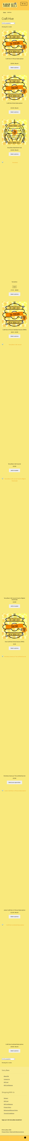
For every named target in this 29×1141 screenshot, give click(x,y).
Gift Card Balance (8, 1085)
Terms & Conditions (9, 1113)
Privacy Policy (7, 1107)
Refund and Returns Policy (11, 1110)
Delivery (6, 1098)
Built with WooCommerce (17, 1132)
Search (14, 1138)
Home (4, 12)
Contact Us (7, 1079)
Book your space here (14, 782)
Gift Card (6, 1082)
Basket (22, 1137)
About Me (6, 1076)
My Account (5, 1138)
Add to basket (14, 470)
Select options (14, 67)
